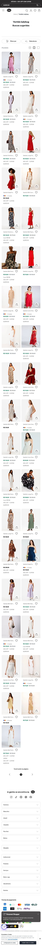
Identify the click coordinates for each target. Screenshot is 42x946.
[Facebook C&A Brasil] (31, 797)
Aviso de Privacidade (12, 939)
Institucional (6, 857)
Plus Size (5, 831)
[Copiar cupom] (37, 5)
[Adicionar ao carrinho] (17, 71)
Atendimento (7, 883)
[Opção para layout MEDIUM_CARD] (34, 47)
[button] (26, 10)
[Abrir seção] (24, 805)
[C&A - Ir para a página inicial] (9, 10)
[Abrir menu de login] (31, 10)
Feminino (6, 805)
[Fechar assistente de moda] (38, 914)
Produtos (5, 863)
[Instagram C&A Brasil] (11, 797)
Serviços (5, 870)
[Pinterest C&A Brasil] (21, 797)
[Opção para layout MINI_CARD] (30, 47)
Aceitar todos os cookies (28, 942)
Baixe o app (6, 877)
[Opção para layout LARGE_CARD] (38, 47)
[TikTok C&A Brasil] (16, 797)
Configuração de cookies (10, 942)
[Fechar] (40, 938)
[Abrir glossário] (24, 848)
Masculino (6, 811)
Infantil (5, 818)
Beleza (5, 838)
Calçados (6, 825)
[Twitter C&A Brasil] (26, 797)
